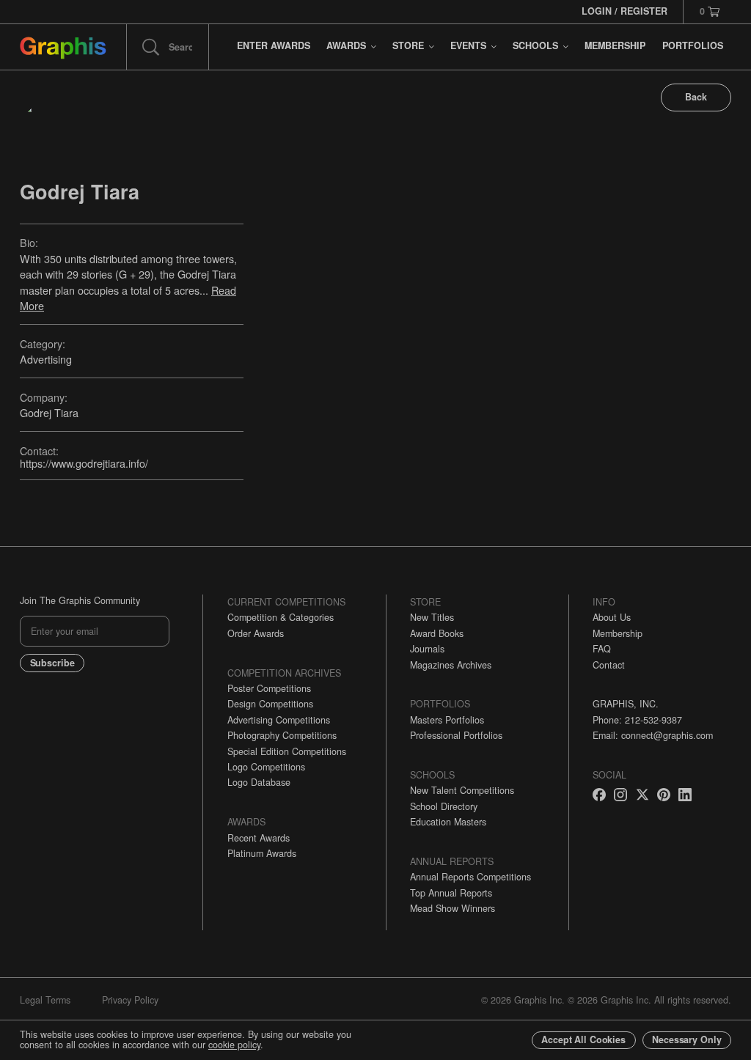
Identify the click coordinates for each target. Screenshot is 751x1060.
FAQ (602, 648)
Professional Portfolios (456, 735)
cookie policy (234, 1044)
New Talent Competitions (462, 790)
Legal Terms (45, 999)
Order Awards (255, 633)
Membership (617, 633)
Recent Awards (258, 837)
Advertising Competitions (278, 719)
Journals (427, 648)
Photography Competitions (282, 735)
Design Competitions (270, 703)
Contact (609, 664)
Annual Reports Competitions (470, 876)
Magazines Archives (450, 664)
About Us (612, 617)
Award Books (437, 633)
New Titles (432, 617)
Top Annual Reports (451, 892)
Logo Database (258, 782)
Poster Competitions (269, 688)
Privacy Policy (130, 999)
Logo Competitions (266, 766)
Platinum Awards (261, 853)
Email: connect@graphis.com (653, 735)
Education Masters (448, 821)
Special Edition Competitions (286, 751)
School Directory (443, 806)
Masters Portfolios (447, 719)
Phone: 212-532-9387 (637, 719)
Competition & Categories (280, 617)
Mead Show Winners (452, 908)
